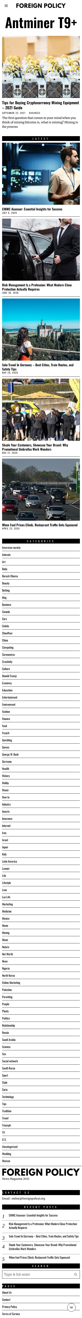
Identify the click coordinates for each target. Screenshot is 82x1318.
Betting (6, 590)
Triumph (6, 1125)
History (6, 775)
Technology (8, 1096)
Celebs (5, 626)
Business (34, 113)
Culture (6, 668)
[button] (75, 1274)
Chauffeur (7, 633)
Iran (4, 832)
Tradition (6, 1111)
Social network (10, 1061)
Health (5, 768)
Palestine (7, 989)
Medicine (7, 911)
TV (3, 1132)
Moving (5, 932)
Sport (5, 1075)
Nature (5, 947)
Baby (4, 569)
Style (4, 1082)
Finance (6, 718)
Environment (8, 704)
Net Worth (7, 954)
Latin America (9, 861)
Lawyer (6, 868)
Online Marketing (11, 982)
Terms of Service (11, 1313)
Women (6, 1161)
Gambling (7, 740)
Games (5, 747)
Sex (4, 1054)
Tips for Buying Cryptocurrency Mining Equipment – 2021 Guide (40, 105)
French (5, 733)
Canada (6, 611)
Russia (5, 1032)
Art (3, 561)
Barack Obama (10, 576)
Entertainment (9, 697)
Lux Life (6, 897)
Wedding (6, 1153)
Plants (5, 1011)
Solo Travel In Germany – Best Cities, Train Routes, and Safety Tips (38, 367)
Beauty (5, 583)
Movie (5, 925)
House (5, 790)
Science (6, 1046)
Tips (4, 1104)
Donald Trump (9, 676)
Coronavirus (8, 654)
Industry (6, 804)
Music (5, 939)
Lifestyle (6, 882)
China (5, 640)
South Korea (8, 1068)
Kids (4, 854)
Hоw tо (5, 797)
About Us (7, 1292)
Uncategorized (9, 1146)
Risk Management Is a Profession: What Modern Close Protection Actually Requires (37, 287)
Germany (7, 761)
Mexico (5, 918)
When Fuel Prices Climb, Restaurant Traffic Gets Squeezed (40, 525)
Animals (6, 554)
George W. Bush (10, 754)
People (5, 1004)
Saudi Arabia (9, 1039)
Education (7, 690)
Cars (4, 619)
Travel (5, 1118)
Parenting (7, 997)
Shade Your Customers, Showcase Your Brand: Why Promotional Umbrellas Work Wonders (35, 447)
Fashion (6, 711)
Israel (5, 840)
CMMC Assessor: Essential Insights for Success (32, 209)
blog (4, 597)
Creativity (7, 661)
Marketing (7, 904)
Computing (7, 647)
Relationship (8, 1025)
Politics (6, 1018)
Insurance (7, 818)
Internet (6, 825)
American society (11, 547)
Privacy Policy (9, 1306)
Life (4, 875)
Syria (5, 1089)
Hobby (5, 783)
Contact (6, 1299)
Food (4, 726)
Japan (5, 847)
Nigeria (6, 968)
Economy (7, 683)
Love (4, 890)
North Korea (8, 975)
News (5, 961)
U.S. (4, 1139)
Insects (5, 811)
